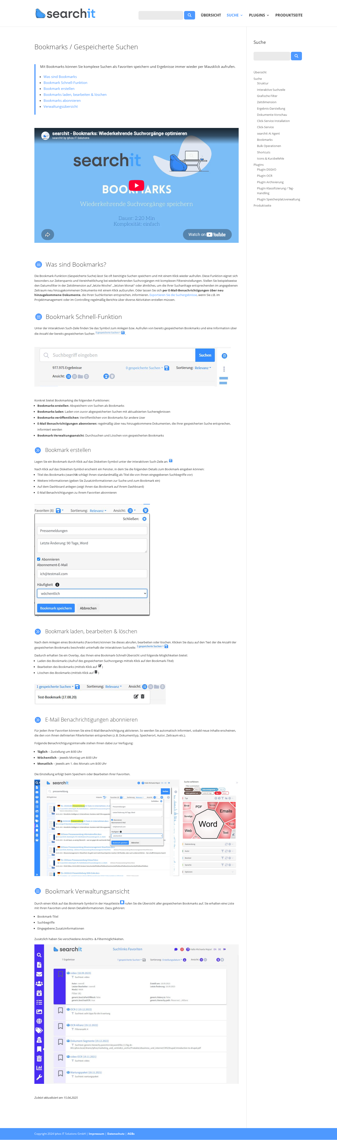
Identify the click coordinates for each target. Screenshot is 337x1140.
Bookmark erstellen (59, 88)
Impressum (96, 1134)
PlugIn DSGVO (266, 169)
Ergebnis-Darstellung (271, 108)
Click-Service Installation (273, 121)
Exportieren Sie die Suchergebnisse (173, 295)
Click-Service (265, 127)
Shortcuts (263, 152)
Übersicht (211, 16)
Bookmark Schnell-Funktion (65, 82)
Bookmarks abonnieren (62, 100)
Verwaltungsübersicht (61, 106)
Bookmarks (265, 140)
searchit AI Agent (268, 133)
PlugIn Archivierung (270, 182)
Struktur (262, 83)
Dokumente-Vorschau (272, 115)
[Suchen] (189, 15)
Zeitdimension (266, 102)
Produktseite (289, 16)
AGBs (131, 1134)
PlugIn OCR (264, 176)
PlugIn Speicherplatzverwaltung (278, 199)
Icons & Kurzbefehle (270, 158)
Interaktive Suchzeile (271, 90)
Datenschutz (115, 1134)
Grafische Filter (267, 96)
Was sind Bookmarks (60, 76)
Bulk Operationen (269, 146)
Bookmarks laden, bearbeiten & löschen (75, 94)
